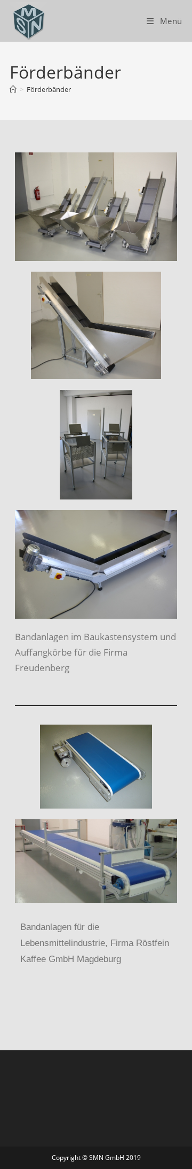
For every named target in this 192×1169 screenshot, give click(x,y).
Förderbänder (49, 89)
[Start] (13, 89)
